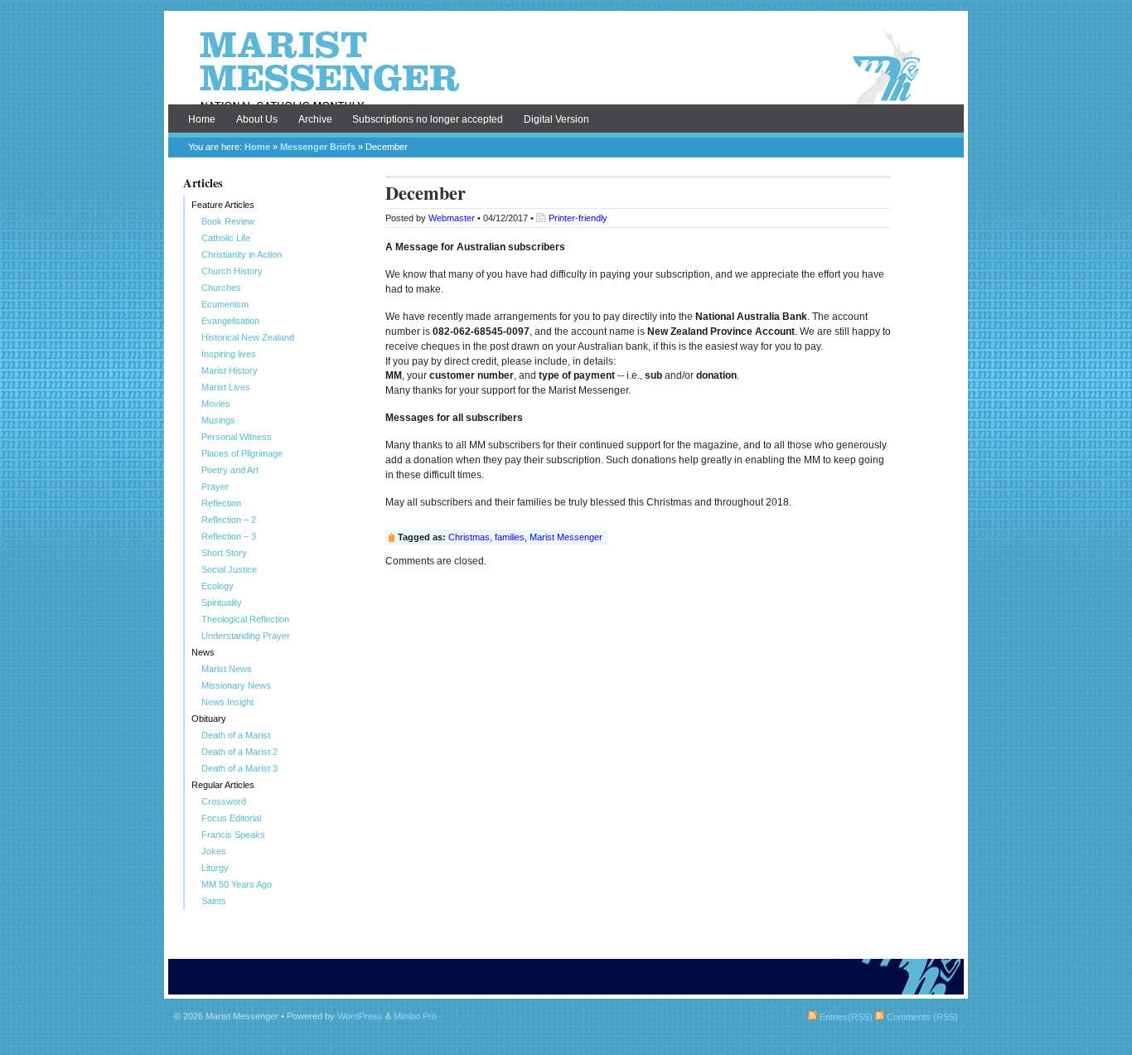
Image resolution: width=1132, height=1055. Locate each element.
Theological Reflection (245, 619)
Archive (315, 119)
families (510, 537)
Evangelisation (230, 321)
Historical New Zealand (247, 337)
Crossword (223, 801)
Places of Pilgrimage (242, 453)
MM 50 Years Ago (236, 884)
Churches (221, 288)
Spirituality (221, 602)
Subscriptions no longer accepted (427, 119)
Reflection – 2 (228, 520)
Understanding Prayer (245, 636)
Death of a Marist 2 (239, 752)
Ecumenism (225, 304)
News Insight (227, 702)
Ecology (217, 586)
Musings (218, 420)
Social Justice (229, 569)
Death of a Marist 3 (239, 768)
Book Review (227, 221)
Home (201, 119)
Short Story (224, 553)
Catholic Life (225, 238)
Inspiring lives (228, 354)
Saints (213, 901)
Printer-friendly (578, 218)
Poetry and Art (230, 470)
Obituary (208, 718)
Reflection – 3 (228, 536)
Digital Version (556, 119)
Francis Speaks (233, 835)
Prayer (215, 486)
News (203, 652)
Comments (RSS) (921, 1017)
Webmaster (451, 218)
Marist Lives (225, 387)
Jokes (213, 851)
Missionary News (236, 685)
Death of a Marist (235, 735)
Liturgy (215, 868)
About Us (257, 119)
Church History (232, 271)
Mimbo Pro (415, 1016)
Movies (215, 404)
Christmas (469, 537)
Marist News (226, 669)
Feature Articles (222, 205)
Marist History (229, 370)
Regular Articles (222, 785)
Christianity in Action (241, 254)
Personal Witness (236, 437)
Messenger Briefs (318, 147)
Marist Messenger (566, 68)
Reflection (221, 503)
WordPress (360, 1016)
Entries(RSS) (845, 1017)
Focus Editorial (231, 818)
